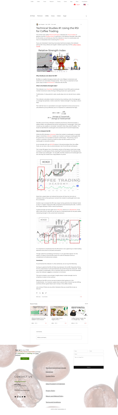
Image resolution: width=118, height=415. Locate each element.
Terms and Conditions (53, 402)
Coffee (47, 16)
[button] (86, 15)
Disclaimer (49, 372)
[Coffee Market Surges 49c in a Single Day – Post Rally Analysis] (79, 311)
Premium (40, 16)
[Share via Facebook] (36, 293)
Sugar (64, 16)
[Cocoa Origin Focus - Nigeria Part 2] (59, 311)
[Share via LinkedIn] (42, 293)
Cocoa (53, 16)
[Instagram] (18, 397)
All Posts (32, 16)
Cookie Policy (50, 376)
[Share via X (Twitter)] (39, 293)
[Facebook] (15, 397)
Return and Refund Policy (54, 396)
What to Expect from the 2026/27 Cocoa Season (38, 319)
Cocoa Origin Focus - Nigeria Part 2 (57, 319)
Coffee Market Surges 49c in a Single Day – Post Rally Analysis (79, 319)
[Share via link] (45, 293)
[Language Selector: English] (86, 4)
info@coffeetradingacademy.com (22, 390)
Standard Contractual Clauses (56, 368)
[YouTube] (25, 397)
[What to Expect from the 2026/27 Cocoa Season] (39, 311)
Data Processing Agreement (55, 384)
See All (86, 303)
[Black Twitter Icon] (22, 397)
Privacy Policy (50, 390)
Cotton (59, 16)
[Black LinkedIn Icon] (20, 397)
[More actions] (81, 24)
